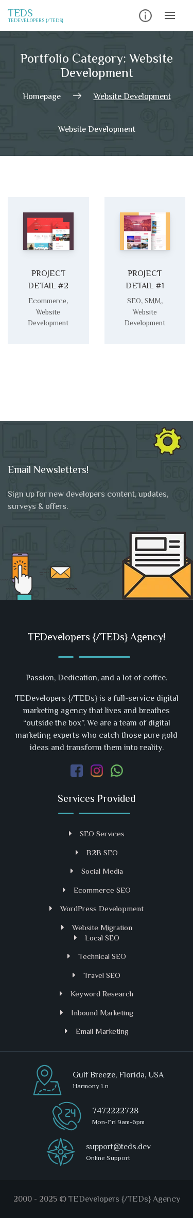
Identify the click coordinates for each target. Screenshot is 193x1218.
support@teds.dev (118, 1146)
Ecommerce (47, 301)
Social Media (102, 871)
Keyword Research (102, 993)
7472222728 (115, 1110)
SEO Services (102, 833)
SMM (153, 301)
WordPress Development (102, 908)
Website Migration (102, 927)
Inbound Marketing (102, 1012)
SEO (134, 301)
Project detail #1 (145, 279)
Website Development (48, 317)
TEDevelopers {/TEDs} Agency (124, 1199)
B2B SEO (102, 852)
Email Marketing (102, 1031)
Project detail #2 (48, 279)
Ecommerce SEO (102, 890)
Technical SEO (102, 956)
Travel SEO (101, 975)
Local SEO (102, 937)
